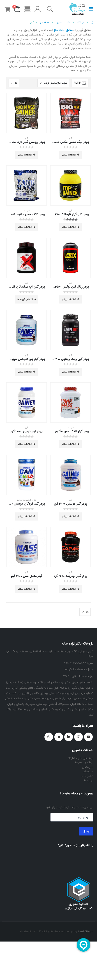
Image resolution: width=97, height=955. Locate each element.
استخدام (88, 771)
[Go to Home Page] (92, 22)
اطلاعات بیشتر (69, 155)
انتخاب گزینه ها (25, 299)
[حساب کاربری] (37, 9)
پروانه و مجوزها (84, 762)
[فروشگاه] (27, 9)
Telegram (58, 736)
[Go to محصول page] (70, 113)
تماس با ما (87, 776)
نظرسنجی (87, 767)
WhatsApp (48, 736)
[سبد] (7, 9)
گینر (70, 138)
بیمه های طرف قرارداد (80, 758)
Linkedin (68, 736)
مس (24, 210)
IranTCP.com (85, 932)
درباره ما (88, 780)
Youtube (88, 736)
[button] (89, 9)
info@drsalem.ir (75, 669)
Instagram (78, 736)
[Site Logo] (77, 9)
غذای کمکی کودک (28, 500)
